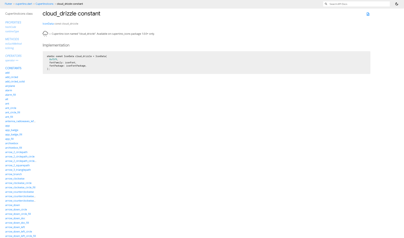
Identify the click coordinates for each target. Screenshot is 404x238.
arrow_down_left (15, 227)
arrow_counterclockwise (19, 192)
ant (7, 103)
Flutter (8, 4)
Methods (12, 39)
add (7, 72)
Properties (13, 22)
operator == (11, 60)
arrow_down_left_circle (18, 231)
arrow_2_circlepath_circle (20, 156)
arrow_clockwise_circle (18, 183)
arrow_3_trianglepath (18, 169)
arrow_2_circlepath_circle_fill (21, 161)
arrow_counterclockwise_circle (23, 196)
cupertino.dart (23, 4)
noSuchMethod (13, 43)
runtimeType (12, 31)
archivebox (11, 143)
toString (9, 48)
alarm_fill (10, 94)
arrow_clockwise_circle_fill (20, 187)
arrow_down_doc (15, 218)
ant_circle (10, 108)
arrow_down (12, 205)
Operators (13, 56)
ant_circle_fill (12, 112)
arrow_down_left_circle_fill (20, 236)
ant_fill (9, 117)
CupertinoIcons (44, 4)
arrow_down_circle (16, 209)
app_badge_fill (13, 134)
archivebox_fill (13, 147)
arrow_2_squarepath (17, 165)
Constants (13, 68)
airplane (10, 86)
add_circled (11, 77)
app (7, 125)
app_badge (11, 130)
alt (6, 99)
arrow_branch (13, 174)
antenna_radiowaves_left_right (23, 121)
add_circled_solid (15, 81)
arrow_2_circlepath (16, 152)
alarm (8, 90)
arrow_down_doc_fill (17, 222)
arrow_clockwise (14, 178)
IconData (48, 23)
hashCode (10, 27)
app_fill (9, 139)
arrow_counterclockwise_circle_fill (25, 200)
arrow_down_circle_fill (18, 214)
